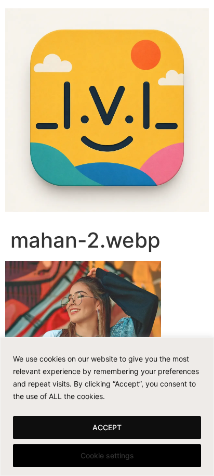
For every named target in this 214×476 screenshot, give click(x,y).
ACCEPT (107, 427)
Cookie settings (107, 455)
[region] (107, 406)
